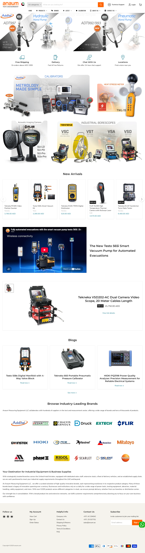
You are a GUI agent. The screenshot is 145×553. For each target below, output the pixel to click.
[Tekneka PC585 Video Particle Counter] (15, 192)
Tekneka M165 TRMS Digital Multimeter (72, 207)
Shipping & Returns (63, 522)
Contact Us (60, 519)
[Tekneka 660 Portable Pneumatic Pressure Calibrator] (72, 359)
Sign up (137, 522)
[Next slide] (139, 32)
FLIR (91, 213)
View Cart (33, 516)
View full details (108, 313)
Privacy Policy (61, 526)
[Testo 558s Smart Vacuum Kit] (44, 192)
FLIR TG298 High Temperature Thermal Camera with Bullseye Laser (100, 208)
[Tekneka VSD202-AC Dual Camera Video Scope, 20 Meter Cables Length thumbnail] (9, 288)
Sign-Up (33, 519)
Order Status (34, 522)
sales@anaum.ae (90, 522)
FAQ (58, 532)
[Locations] (123, 60)
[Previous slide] (6, 32)
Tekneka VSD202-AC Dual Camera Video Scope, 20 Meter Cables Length (108, 299)
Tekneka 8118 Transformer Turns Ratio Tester (128, 207)
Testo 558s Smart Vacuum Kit (43, 207)
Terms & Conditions (63, 529)
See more (71, 393)
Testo (34, 211)
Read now (24, 383)
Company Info (62, 516)
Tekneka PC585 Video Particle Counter (13, 207)
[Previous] (3, 199)
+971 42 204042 (90, 516)
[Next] (141, 199)
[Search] (101, 4)
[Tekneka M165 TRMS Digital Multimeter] (72, 192)
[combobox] (70, 4)
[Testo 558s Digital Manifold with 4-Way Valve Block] (25, 359)
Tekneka (7, 211)
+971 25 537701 (90, 519)
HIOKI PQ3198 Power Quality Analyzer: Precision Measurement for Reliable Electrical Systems (120, 378)
